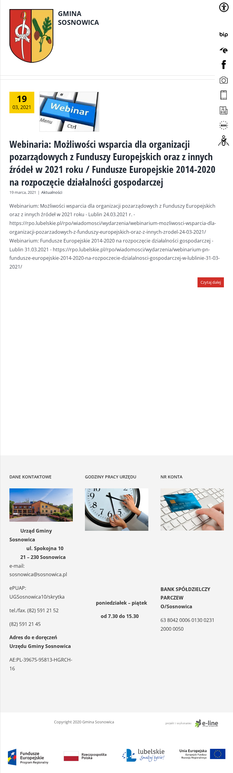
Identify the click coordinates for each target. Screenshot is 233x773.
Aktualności (51, 192)
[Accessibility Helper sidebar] (224, 7)
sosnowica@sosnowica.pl (38, 574)
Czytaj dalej (211, 282)
